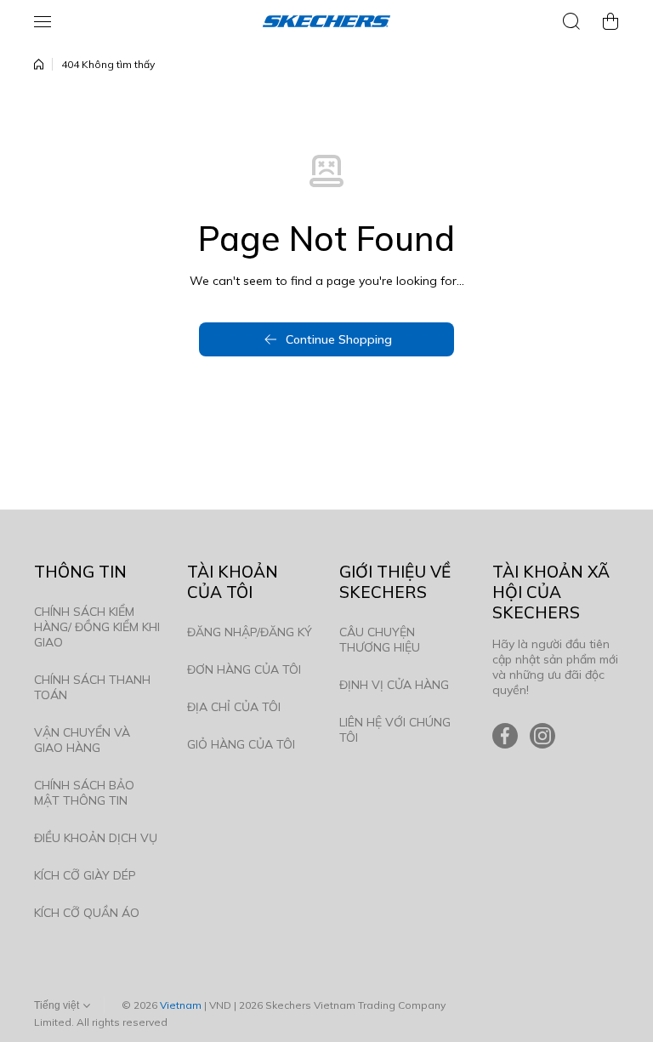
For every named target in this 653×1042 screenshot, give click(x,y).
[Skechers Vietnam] (326, 21)
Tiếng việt (56, 1005)
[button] (610, 21)
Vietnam (181, 1005)
